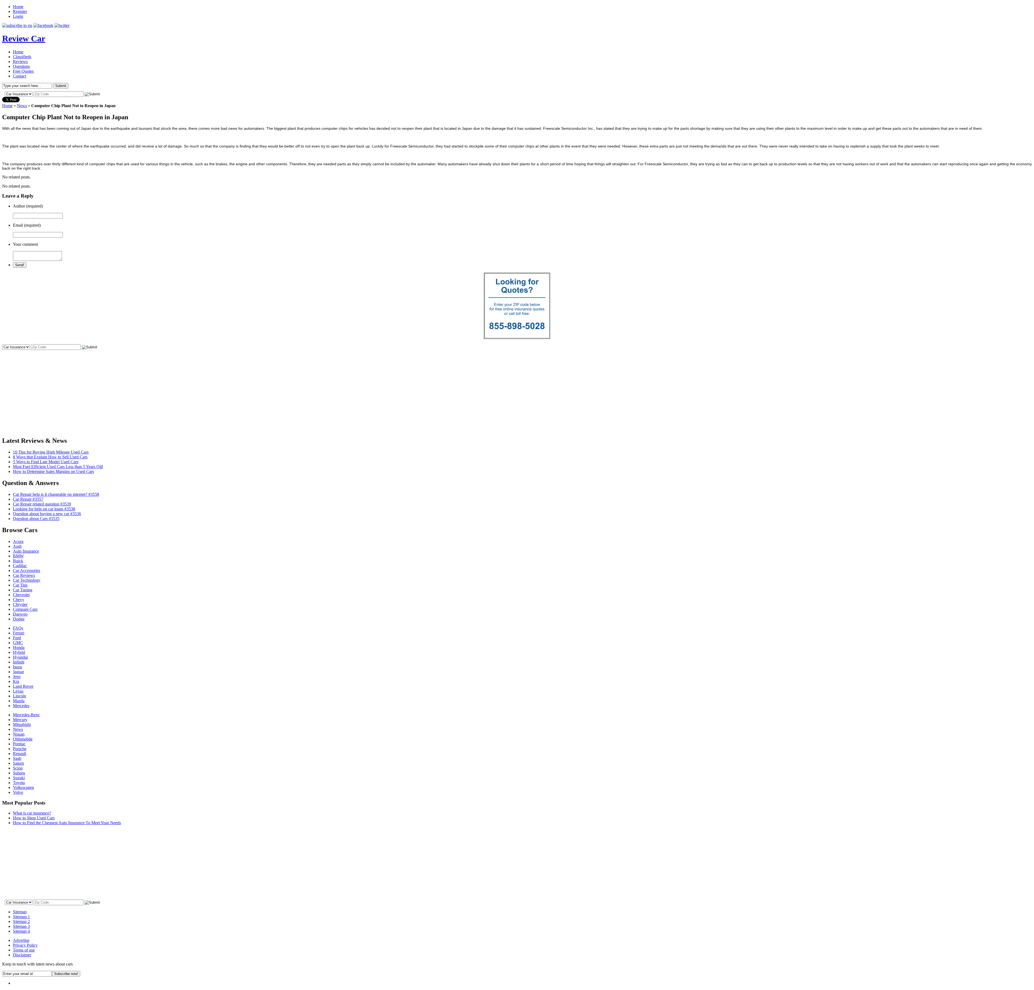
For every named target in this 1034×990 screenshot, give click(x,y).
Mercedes (21, 705)
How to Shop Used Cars (34, 818)
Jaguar (18, 671)
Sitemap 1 (21, 916)
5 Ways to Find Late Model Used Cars (45, 461)
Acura (18, 541)
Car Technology (26, 580)
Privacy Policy (25, 945)
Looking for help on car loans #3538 (44, 509)
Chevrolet (21, 594)
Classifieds (22, 56)
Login (18, 16)
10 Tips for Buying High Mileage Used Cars (51, 452)
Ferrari (18, 633)
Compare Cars (25, 609)
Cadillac (20, 565)
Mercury (20, 719)
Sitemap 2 (21, 921)
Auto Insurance (26, 551)
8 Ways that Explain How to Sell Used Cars (50, 457)
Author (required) (28, 206)
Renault (19, 753)
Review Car (23, 38)
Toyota (19, 782)
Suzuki (19, 777)
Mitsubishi (22, 724)
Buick (18, 561)
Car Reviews (24, 575)
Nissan (19, 734)
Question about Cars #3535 (36, 518)
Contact (19, 76)
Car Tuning (22, 590)
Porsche (19, 748)
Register (20, 11)
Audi (17, 546)
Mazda (19, 700)
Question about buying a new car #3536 (47, 513)
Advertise (21, 940)
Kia (16, 681)
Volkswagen (23, 787)
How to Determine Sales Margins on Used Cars (53, 471)
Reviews (20, 61)
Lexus (18, 691)
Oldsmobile (23, 739)
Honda (19, 647)
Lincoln (19, 696)
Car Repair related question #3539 (42, 504)
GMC (18, 642)
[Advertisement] (517, 388)
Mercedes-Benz (26, 714)
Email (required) (27, 225)
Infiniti (18, 662)
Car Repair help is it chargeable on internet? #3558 (56, 494)
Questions (21, 66)
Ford (17, 638)
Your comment (25, 244)
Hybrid (19, 652)
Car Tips (20, 585)
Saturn (18, 763)
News (22, 105)
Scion (18, 768)
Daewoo (20, 614)
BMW (18, 556)
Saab (17, 758)
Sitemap (20, 912)
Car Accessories (26, 570)
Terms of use (24, 950)
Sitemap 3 (21, 926)
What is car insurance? (32, 813)
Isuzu (17, 667)
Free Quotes (23, 71)
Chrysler (20, 604)
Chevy (18, 599)
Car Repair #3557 (28, 499)
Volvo (18, 792)
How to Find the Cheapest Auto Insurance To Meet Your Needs (67, 822)
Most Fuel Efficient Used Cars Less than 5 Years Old (58, 466)
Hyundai (20, 657)
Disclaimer (22, 955)
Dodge (19, 619)
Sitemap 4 (21, 931)
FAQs (18, 628)
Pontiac (19, 744)
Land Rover (23, 686)
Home (18, 6)
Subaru (19, 773)
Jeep (16, 676)
